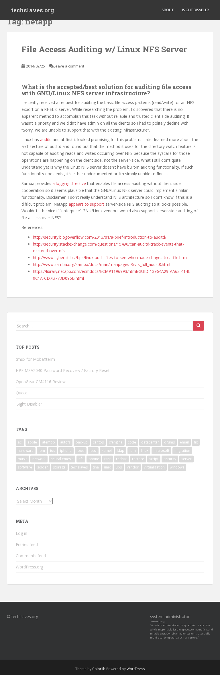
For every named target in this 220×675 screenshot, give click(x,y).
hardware (26, 450)
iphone (66, 450)
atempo (48, 442)
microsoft (161, 450)
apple (32, 442)
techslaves (79, 467)
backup (82, 442)
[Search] (198, 326)
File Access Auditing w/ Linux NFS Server (104, 49)
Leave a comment (69, 66)
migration (182, 450)
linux (144, 450)
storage (59, 467)
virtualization (154, 467)
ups (119, 467)
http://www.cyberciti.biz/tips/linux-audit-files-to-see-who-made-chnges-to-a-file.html (110, 257)
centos (98, 442)
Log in (21, 533)
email (184, 442)
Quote (22, 393)
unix (107, 467)
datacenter (150, 442)
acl (20, 442)
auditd (46, 139)
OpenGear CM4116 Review (41, 381)
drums (169, 442)
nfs (80, 458)
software (25, 467)
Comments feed (31, 555)
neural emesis (62, 458)
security (170, 458)
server (186, 458)
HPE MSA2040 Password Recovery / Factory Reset (63, 370)
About (168, 9)
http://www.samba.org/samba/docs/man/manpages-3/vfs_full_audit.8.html (101, 264)
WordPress (136, 668)
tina (96, 467)
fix (196, 442)
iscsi (93, 450)
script (153, 458)
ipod (81, 450)
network (39, 458)
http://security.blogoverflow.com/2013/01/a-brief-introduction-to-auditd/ (99, 237)
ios (52, 450)
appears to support (86, 204)
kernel (107, 450)
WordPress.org (29, 567)
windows (177, 467)
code (132, 442)
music (22, 458)
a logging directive (69, 183)
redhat (121, 458)
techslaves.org (32, 10)
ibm (42, 450)
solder (42, 467)
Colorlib (98, 668)
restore (138, 458)
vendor (133, 467)
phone (94, 458)
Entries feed (27, 544)
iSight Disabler (195, 9)
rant (107, 458)
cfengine (116, 442)
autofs (65, 442)
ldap (120, 450)
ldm (132, 450)
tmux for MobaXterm (35, 359)
